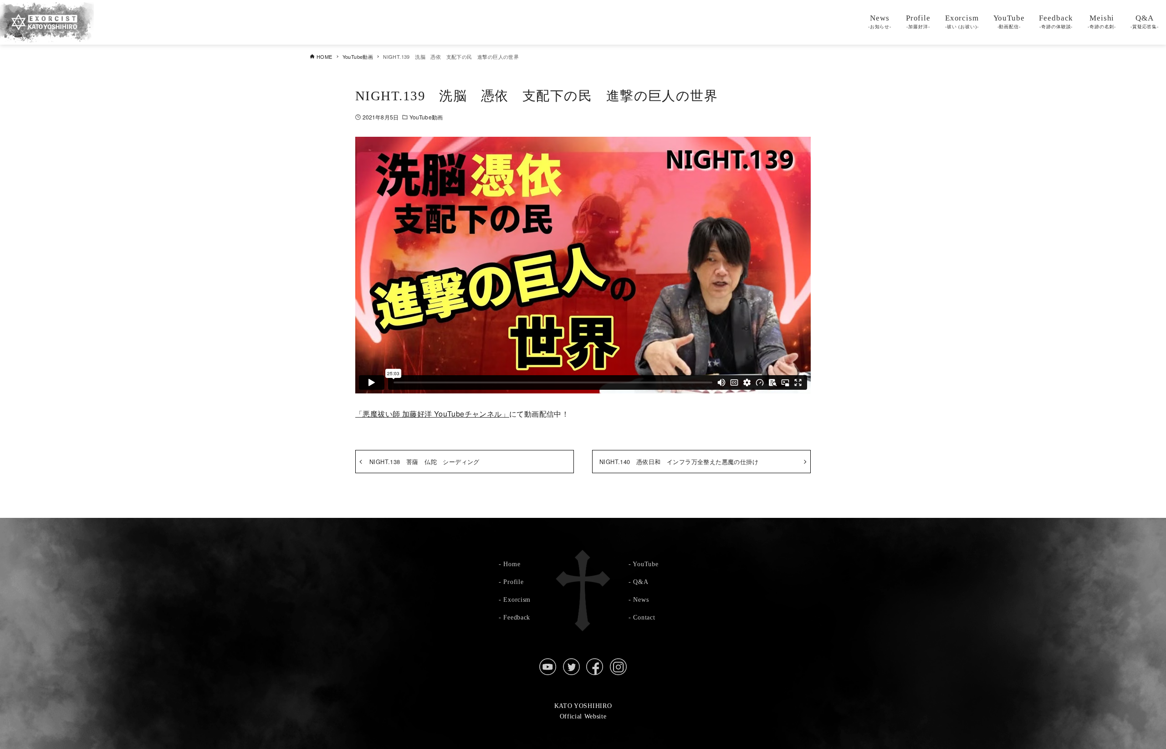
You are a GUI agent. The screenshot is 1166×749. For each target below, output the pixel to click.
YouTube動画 (426, 117)
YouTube (645, 564)
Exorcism (517, 599)
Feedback (516, 617)
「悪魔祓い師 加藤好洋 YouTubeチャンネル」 (432, 413)
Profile (513, 581)
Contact (644, 617)
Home (511, 564)
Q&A (640, 581)
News (641, 599)
